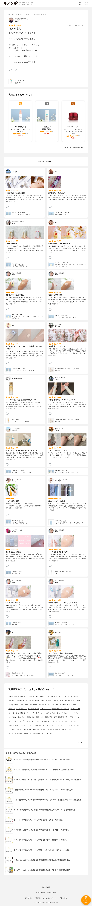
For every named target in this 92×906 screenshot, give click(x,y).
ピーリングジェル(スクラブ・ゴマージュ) (55, 700)
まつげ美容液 (13, 705)
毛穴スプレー (75, 700)
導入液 (22, 696)
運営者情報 (28, 898)
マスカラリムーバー (32, 700)
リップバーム (71, 705)
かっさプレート (47, 734)
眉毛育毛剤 (42, 705)
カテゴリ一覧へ (78, 742)
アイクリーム (23, 705)
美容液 (16, 696)
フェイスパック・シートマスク (68, 713)
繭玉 (55, 717)
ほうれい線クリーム (72, 725)
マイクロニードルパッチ (17, 717)
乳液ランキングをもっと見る (73, 147)
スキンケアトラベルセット (35, 713)
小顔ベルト (28, 734)
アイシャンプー (53, 705)
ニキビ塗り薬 (27, 729)
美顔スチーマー (48, 729)
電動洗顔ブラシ (63, 717)
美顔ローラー (37, 729)
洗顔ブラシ (49, 717)
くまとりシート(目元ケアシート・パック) (54, 709)
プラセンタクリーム (29, 721)
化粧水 (11, 696)
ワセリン (60, 725)
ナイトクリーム (50, 725)
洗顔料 (75, 696)
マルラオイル (13, 725)
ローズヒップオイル (69, 721)
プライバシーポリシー (50, 898)
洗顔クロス (31, 717)
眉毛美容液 (33, 705)
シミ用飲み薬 (20, 713)
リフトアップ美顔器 (16, 734)
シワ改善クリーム (15, 729)
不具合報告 (63, 898)
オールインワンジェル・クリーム (37, 696)
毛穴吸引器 (36, 734)
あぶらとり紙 (75, 709)
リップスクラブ (33, 709)
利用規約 (37, 898)
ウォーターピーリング (63, 729)
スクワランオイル (54, 721)
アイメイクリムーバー (16, 700)
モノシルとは (51, 892)
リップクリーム (21, 709)
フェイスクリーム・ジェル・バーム (31, 725)
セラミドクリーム (15, 721)
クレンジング (67, 696)
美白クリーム (75, 717)
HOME (46, 887)
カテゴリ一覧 (40, 892)
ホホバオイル (42, 721)
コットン (12, 713)
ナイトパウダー (56, 696)
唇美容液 (63, 705)
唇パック (12, 709)
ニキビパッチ (51, 713)
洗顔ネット (40, 717)
